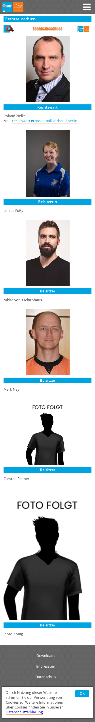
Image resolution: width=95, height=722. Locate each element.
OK (82, 693)
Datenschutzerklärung (24, 712)
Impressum (45, 666)
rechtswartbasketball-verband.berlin (44, 120)
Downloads (45, 655)
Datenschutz (45, 676)
